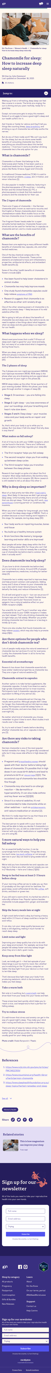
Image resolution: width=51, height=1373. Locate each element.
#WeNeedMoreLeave (36, 1295)
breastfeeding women (28, 761)
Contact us (31, 1306)
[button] (40, 3)
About (29, 1281)
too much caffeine (24, 854)
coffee (41, 889)
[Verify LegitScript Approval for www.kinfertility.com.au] (43, 1267)
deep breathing (33, 126)
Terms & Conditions (32, 1370)
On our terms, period (35, 1290)
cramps (27, 177)
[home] (4, 3)
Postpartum (7, 1290)
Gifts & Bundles (9, 1299)
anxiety (16, 630)
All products (7, 1281)
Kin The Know (7, 48)
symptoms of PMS (24, 294)
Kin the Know (32, 1286)
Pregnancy (7, 1286)
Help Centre (32, 1310)
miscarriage (29, 775)
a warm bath (31, 993)
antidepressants (38, 807)
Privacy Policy (17, 1370)
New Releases (8, 1304)
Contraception (8, 1295)
